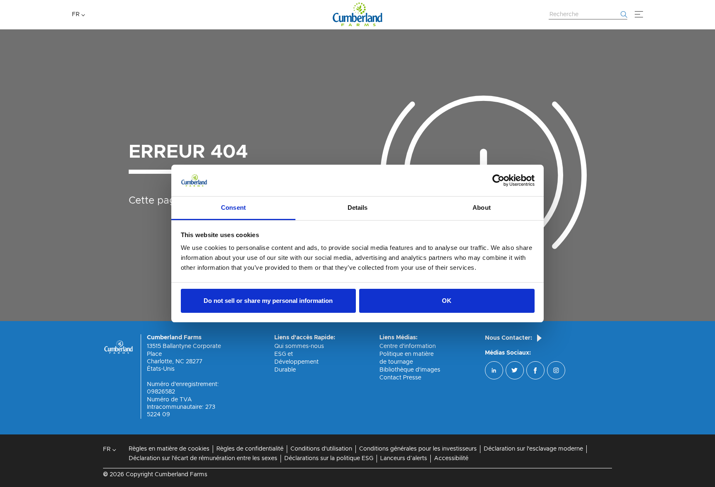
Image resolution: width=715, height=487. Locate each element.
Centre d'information (407, 346)
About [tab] (482, 207)
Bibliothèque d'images (409, 370)
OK (446, 300)
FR (75, 14)
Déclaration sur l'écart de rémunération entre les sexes (203, 458)
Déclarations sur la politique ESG (328, 458)
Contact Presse (400, 378)
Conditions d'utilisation (321, 449)
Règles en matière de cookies (169, 449)
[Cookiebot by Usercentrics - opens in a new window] (498, 180)
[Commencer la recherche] (624, 14)
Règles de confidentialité (249, 449)
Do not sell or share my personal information (268, 300)
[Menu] (639, 14)
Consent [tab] (233, 207)
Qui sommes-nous (299, 346)
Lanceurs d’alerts (403, 458)
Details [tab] (358, 207)
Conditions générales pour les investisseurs (418, 449)
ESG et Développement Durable (296, 362)
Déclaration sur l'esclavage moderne (533, 449)
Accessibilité (451, 458)
